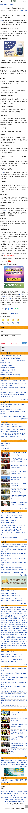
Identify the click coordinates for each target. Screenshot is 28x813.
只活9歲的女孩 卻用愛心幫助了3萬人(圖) (10, 355)
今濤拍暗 (7, 760)
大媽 (2, 630)
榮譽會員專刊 (6, 422)
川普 (15, 607)
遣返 (14, 639)
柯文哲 (8, 616)
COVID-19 (3, 609)
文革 (5, 647)
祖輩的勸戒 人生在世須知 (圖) (8, 520)
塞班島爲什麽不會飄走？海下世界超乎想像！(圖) (13, 569)
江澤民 (8, 620)
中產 (9, 628)
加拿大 (13, 624)
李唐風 (12, 762)
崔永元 (12, 620)
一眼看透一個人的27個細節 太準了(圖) (11, 512)
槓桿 (25, 624)
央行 (19, 624)
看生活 (6, 4)
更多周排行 (24, 603)
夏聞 (3, 762)
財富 (6, 628)
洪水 (25, 611)
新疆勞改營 (10, 637)
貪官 (2, 622)
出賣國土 (9, 611)
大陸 (15, 630)
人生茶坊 (11, 4)
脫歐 (17, 624)
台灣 (15, 628)
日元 (18, 626)
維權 (6, 632)
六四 (24, 614)
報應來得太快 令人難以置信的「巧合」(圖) (12, 691)
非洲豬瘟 (11, 630)
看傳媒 (6, 799)
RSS (15, 795)
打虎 (13, 622)
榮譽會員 (21, 294)
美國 (19, 618)
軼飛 (24, 760)
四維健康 (17, 764)
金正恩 (25, 616)
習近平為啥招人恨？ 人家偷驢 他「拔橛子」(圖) (12, 380)
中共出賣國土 (13, 614)
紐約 (12, 801)
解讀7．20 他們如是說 (6, 372)
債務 (22, 624)
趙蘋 (21, 762)
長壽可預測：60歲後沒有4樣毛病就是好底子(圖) (13, 693)
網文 (4, 253)
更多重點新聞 (23, 508)
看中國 (19, 622)
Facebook (22, 793)
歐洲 (20, 801)
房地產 (24, 626)
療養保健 (14, 780)
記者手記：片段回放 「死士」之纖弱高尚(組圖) (12, 360)
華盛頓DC (16, 801)
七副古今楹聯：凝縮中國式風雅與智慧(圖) (12, 567)
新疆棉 (19, 611)
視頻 (3, 710)
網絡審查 (20, 632)
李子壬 (13, 764)
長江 (22, 611)
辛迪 (25, 764)
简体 (23, 1)
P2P (17, 630)
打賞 (20, 10)
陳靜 (9, 762)
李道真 (18, 760)
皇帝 (21, 643)
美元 (2, 626)
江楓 (10, 764)
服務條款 (20, 791)
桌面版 (3, 791)
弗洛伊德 (12, 616)
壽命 (2, 647)
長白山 (18, 635)
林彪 (13, 643)
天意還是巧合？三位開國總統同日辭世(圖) (12, 426)
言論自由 (15, 637)
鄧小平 (9, 643)
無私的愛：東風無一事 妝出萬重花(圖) (10, 358)
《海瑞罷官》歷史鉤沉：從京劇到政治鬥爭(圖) (13, 434)
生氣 (5, 210)
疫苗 (5, 616)
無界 (22, 799)
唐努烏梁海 (13, 635)
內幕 (19, 620)
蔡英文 (19, 628)
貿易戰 (23, 609)
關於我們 (13, 791)
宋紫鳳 (2, 760)
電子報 (8, 791)
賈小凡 (14, 760)
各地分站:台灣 (7, 801)
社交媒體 (4, 624)
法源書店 (17, 797)
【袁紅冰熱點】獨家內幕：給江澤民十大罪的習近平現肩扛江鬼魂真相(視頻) (19, 745)
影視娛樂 (6, 782)
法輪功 (16, 632)
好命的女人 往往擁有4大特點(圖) (9, 537)
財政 (3, 628)
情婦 (5, 622)
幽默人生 (6, 645)
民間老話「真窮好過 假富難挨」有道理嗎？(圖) (13, 525)
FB (8, 624)
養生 (7, 647)
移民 (3, 639)
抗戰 (20, 641)
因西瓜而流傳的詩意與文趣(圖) (9, 424)
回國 (20, 639)
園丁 (15, 762)
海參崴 (12, 628)
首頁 (1, 4)
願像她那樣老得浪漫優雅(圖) (7, 367)
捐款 (4, 793)
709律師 (9, 632)
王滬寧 (4, 620)
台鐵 (16, 609)
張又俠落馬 (4, 445)
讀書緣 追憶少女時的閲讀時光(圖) (9, 436)
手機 (15, 645)
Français (12, 803)
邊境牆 (13, 618)
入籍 (22, 639)
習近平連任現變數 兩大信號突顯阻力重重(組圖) (13, 429)
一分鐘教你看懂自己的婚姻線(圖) (9, 705)
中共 (19, 616)
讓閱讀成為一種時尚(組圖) (7, 363)
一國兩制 (23, 622)
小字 (26, 10)
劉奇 (15, 643)
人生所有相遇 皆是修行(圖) (8, 522)
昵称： (3, 331)
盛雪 (18, 762)
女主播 (20, 637)
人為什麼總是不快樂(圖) (6, 365)
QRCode (12, 308)
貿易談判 (23, 618)
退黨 (2, 616)
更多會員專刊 (23, 439)
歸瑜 (21, 760)
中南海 (16, 620)
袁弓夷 (2, 614)
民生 (2, 641)
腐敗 (7, 622)
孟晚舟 (6, 618)
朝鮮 (10, 624)
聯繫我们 (9, 793)
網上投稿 (16, 793)
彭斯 (16, 618)
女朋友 (2, 172)
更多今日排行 (23, 575)
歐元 (15, 626)
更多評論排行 (24, 399)
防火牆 (2, 632)
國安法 (20, 609)
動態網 (19, 799)
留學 (9, 639)
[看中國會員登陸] (14, 285)
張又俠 (5, 611)
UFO (16, 616)
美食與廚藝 (4, 780)
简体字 (7, 803)
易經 (2, 645)
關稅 (10, 618)
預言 (18, 645)
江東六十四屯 (6, 635)
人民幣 (8, 626)
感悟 (13, 645)
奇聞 (21, 645)
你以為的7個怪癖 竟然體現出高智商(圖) (11, 530)
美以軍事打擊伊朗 (5, 443)
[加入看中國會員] (14, 281)
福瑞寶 (10, 799)
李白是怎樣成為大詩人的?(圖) (8, 370)
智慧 (10, 645)
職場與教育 (20, 780)
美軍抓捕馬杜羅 (5, 448)
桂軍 (17, 641)
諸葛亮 (24, 643)
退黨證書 (14, 799)
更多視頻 (24, 756)
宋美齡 (5, 643)
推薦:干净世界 (4, 797)
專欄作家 (4, 758)
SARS (5, 637)
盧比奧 (22, 607)
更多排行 (24, 708)
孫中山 (23, 641)
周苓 (6, 762)
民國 (15, 641)
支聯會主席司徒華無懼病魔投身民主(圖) (10, 374)
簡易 (11, 760)
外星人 (24, 645)
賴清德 (18, 607)
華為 (22, 616)
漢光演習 (9, 609)
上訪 (13, 632)
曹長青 (22, 764)
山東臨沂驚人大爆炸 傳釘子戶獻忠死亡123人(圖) (13, 392)
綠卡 (25, 639)
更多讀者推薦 (24, 419)
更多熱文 (24, 664)
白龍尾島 (22, 635)
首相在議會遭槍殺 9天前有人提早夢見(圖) (12, 572)
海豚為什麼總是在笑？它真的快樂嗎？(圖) (12, 517)
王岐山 (2, 618)
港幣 (20, 626)
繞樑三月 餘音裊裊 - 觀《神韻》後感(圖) (10, 409)
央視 (23, 637)
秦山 (23, 762)
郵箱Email (3, 786)
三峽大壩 (15, 611)
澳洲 (12, 641)
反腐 (10, 622)
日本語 (21, 803)
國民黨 (13, 609)
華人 (6, 639)
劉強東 (25, 628)
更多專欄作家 (23, 766)
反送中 (25, 620)
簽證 (17, 639)
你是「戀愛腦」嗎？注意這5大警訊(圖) (11, 527)
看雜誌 (21, 797)
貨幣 (5, 626)
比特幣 (12, 626)
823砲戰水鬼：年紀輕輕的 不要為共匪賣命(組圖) (13, 546)
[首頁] (13, 2)
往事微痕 (7, 614)
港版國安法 (20, 614)
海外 (5, 641)
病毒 (25, 607)
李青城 (4, 764)
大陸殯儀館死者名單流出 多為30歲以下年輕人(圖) (14, 544)
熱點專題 (4, 441)
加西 (23, 801)
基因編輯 (23, 630)
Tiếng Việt (16, 803)
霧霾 (20, 630)
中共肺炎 (3, 607)
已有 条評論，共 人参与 (8, 335)
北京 (22, 628)
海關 (12, 639)
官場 (15, 622)
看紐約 (25, 797)
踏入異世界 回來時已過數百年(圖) (9, 431)
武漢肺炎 (10, 607)
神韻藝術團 (11, 797)
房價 (5, 630)
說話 (1, 20)
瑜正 (7, 764)
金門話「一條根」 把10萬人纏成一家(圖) (11, 515)
